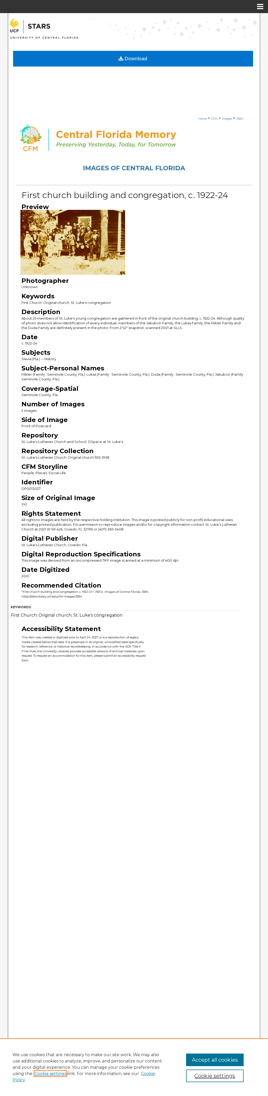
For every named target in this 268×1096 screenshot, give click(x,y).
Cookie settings (50, 1073)
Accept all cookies (215, 1060)
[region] (134, 1067)
